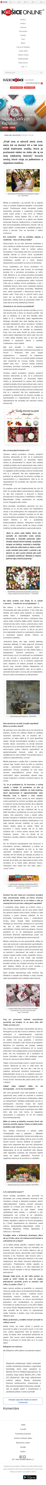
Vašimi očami (23, 55)
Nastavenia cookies (23, 1443)
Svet (23, 39)
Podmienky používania (23, 1434)
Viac (23, 67)
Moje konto (23, 63)
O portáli (23, 1429)
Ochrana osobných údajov (23, 1438)
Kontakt (23, 1447)
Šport (23, 43)
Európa (23, 35)
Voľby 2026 (23, 51)
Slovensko (23, 31)
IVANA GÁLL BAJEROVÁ (12, 135)
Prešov (23, 23)
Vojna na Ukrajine (23, 47)
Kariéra (23, 1452)
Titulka (23, 1425)
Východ (23, 27)
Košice (23, 19)
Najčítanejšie (23, 59)
